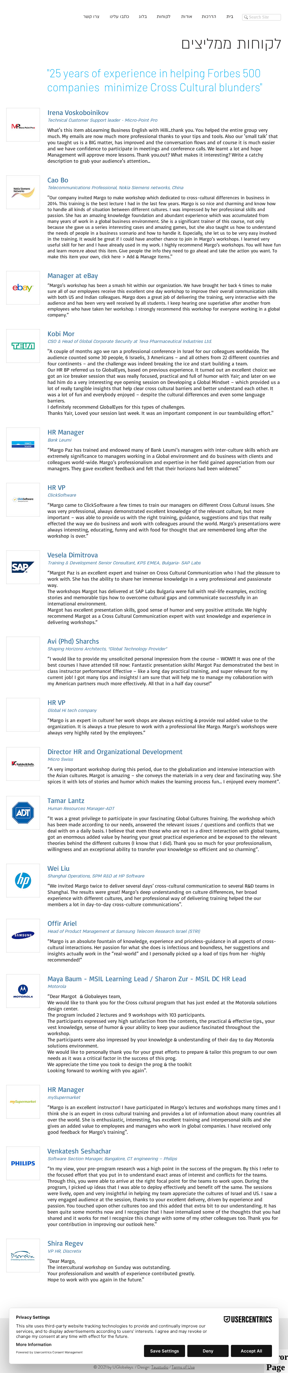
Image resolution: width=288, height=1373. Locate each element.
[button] (87, 16)
